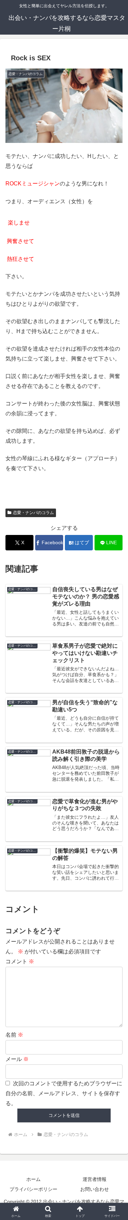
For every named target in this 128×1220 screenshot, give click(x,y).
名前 (14, 1035)
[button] (114, 963)
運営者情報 (94, 1179)
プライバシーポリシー (33, 1189)
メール (17, 1059)
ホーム (33, 1179)
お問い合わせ (94, 1189)
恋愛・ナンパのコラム (33, 512)
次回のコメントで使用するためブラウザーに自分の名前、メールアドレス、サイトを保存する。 (63, 1093)
